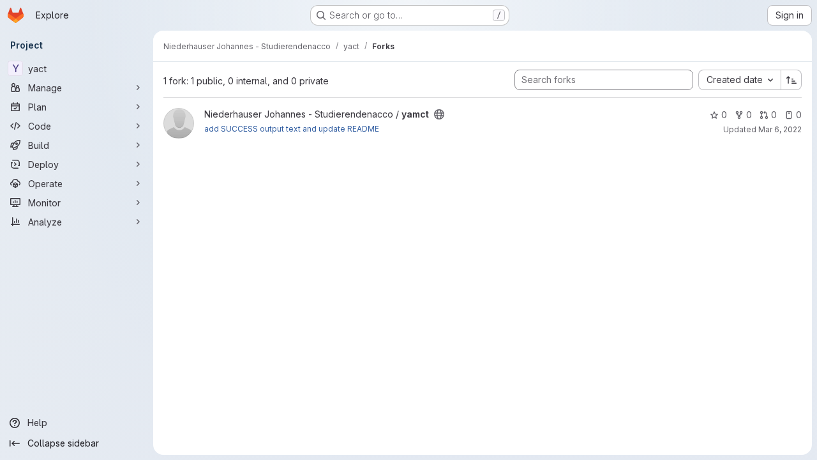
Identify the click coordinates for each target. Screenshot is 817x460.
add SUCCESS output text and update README (291, 129)
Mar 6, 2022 (780, 129)
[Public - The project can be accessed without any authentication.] (439, 114)
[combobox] (739, 80)
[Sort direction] (791, 80)
